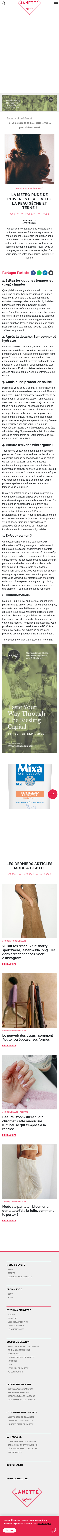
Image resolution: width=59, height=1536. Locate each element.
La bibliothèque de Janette (21, 1357)
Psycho (11, 1315)
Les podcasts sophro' (18, 1322)
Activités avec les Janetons (21, 1396)
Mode (6, 941)
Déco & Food (14, 1289)
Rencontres (14, 1354)
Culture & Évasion (18, 1342)
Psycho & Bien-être (19, 1310)
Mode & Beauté (24, 118)
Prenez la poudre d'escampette (23, 1346)
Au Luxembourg (15, 1372)
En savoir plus (44, 1523)
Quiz (10, 1365)
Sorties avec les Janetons (20, 1389)
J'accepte (9, 1530)
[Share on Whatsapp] (39, 272)
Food (10, 1298)
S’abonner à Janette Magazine (22, 1445)
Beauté (39, 188)
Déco (10, 1294)
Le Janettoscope (16, 1329)
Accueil (10, 118)
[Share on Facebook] (33, 272)
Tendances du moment (19, 1350)
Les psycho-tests (16, 1326)
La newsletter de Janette (20, 1424)
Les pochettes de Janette (20, 1421)
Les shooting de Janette (20, 1277)
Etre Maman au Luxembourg (22, 1400)
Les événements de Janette (21, 1417)
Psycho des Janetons (18, 1393)
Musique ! (12, 1361)
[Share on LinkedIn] (45, 272)
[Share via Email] (50, 272)
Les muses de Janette (18, 1368)
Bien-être (12, 1318)
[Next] (52, 794)
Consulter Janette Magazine (22, 1441)
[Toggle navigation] (56, 3)
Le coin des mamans (19, 1384)
